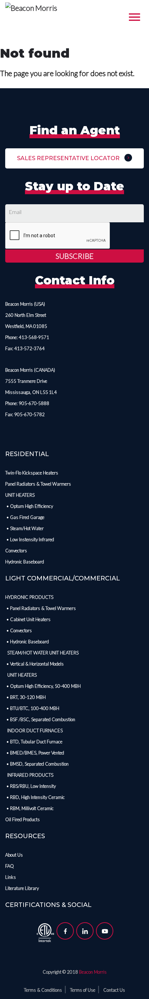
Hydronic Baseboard (24, 561)
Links (10, 877)
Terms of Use (82, 990)
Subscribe (74, 255)
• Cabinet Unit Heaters (28, 619)
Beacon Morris (93, 972)
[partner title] (45, 931)
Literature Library (22, 888)
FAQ (9, 866)
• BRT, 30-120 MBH (25, 697)
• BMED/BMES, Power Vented (34, 753)
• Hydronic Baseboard (27, 641)
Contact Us (114, 990)
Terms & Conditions (43, 990)
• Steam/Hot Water (24, 528)
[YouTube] (104, 931)
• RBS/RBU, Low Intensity (30, 786)
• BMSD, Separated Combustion (37, 764)
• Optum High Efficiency (29, 506)
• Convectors (18, 630)
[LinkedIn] (85, 931)
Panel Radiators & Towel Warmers (38, 484)
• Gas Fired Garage (24, 517)
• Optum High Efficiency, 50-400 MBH (43, 686)
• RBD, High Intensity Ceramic (35, 797)
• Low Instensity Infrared (29, 539)
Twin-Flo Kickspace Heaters (31, 473)
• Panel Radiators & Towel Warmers (40, 608)
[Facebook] (65, 931)
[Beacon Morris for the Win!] (31, 8)
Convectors (16, 550)
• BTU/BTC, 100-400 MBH (32, 708)
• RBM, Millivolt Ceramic (29, 808)
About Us (14, 855)
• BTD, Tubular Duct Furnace (33, 741)
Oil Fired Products (22, 819)
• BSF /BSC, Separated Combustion (40, 719)
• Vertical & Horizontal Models (34, 664)
